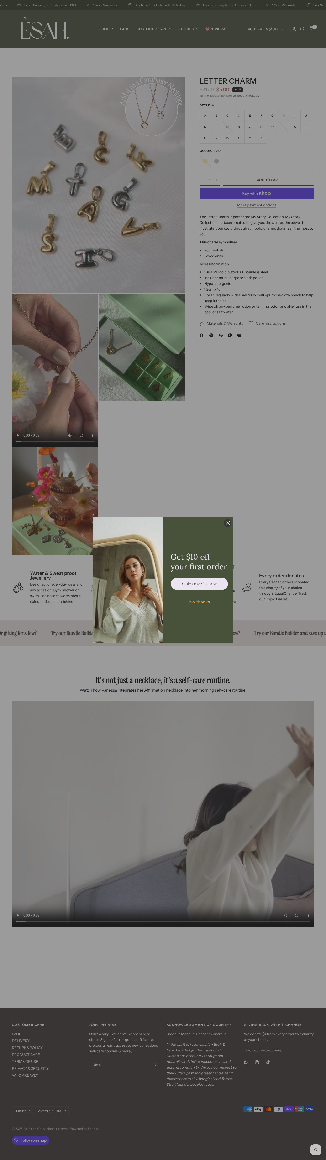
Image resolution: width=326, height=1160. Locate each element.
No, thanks (199, 602)
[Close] (227, 523)
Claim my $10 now (199, 584)
